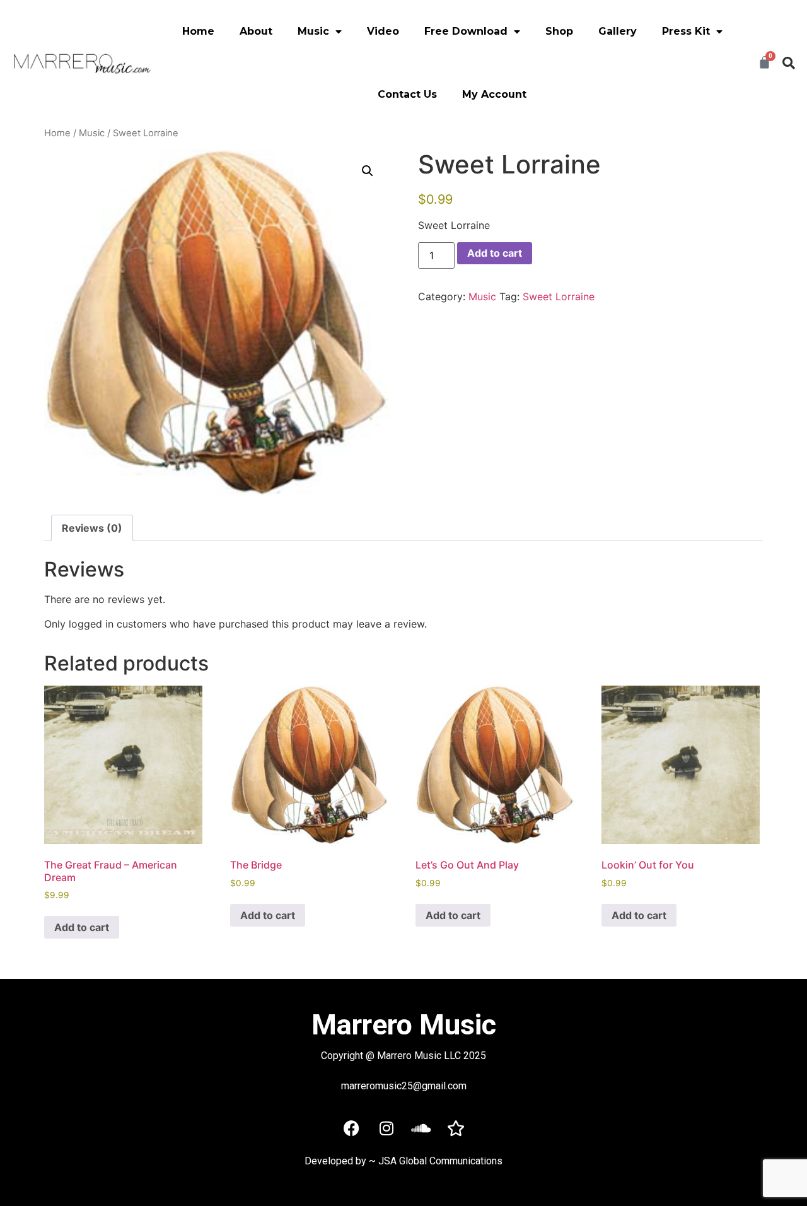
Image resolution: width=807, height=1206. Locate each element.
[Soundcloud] (421, 1128)
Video (383, 31)
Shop (559, 31)
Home (198, 31)
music (313, 31)
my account (494, 94)
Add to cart (494, 253)
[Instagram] (386, 1128)
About (256, 31)
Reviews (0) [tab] (92, 528)
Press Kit (686, 31)
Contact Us (407, 94)
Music (92, 133)
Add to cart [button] (81, 927)
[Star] (456, 1128)
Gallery (617, 31)
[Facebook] (352, 1128)
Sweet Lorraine (559, 296)
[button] (788, 63)
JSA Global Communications (440, 1161)
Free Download (466, 31)
